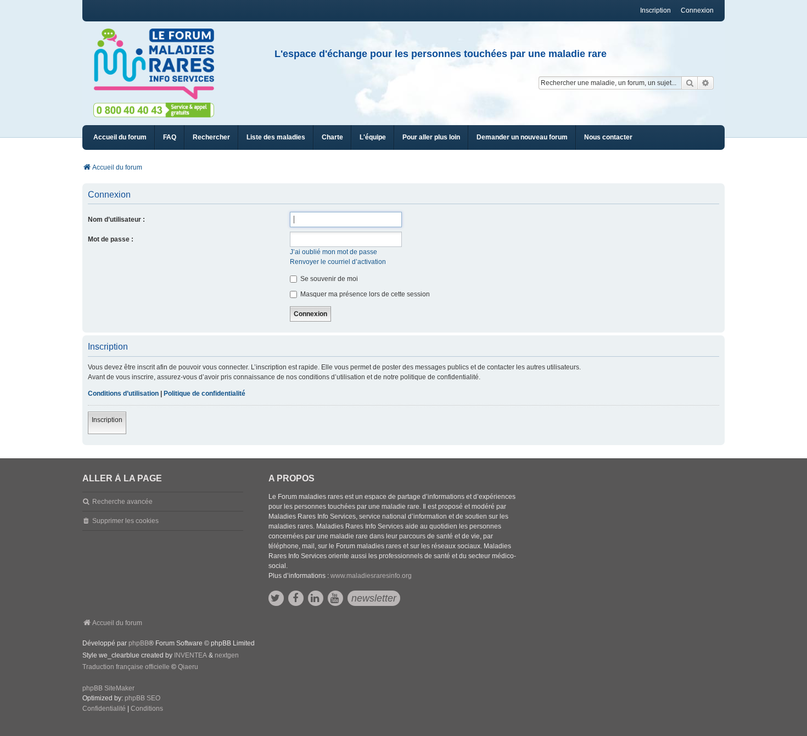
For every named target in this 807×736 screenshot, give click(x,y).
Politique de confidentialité (204, 393)
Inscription (107, 420)
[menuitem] (275, 137)
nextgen (227, 655)
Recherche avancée (122, 501)
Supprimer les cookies (125, 521)
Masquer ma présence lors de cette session (364, 294)
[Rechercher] (689, 82)
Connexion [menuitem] (697, 10)
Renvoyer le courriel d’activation (338, 262)
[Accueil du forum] (158, 64)
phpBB (138, 643)
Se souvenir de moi (328, 279)
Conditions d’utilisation (123, 393)
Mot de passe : (110, 239)
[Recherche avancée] (706, 82)
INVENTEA (190, 655)
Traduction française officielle (126, 667)
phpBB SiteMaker (108, 688)
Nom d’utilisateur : (116, 219)
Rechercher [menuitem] (211, 137)
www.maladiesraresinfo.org (371, 576)
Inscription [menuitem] (655, 10)
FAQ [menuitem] (169, 137)
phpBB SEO (142, 698)
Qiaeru (188, 667)
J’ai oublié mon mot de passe (333, 252)
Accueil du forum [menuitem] (120, 137)
